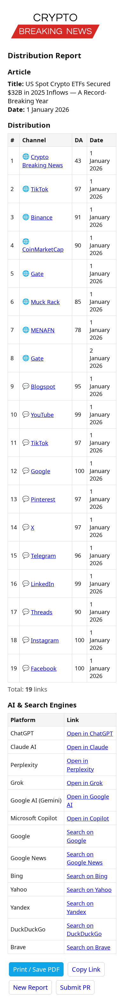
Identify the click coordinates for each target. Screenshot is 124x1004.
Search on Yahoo (89, 889)
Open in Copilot (88, 818)
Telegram (43, 556)
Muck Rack (45, 302)
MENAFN (43, 330)
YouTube (42, 415)
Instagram (45, 640)
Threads (41, 612)
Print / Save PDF (36, 969)
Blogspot (43, 386)
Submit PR (75, 987)
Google (40, 471)
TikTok (39, 189)
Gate (37, 274)
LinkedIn (42, 584)
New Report (30, 987)
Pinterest (43, 499)
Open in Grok (85, 783)
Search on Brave (88, 947)
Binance (41, 217)
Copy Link (86, 969)
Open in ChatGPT (90, 733)
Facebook (44, 668)
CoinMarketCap (43, 249)
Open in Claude (87, 747)
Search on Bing (87, 876)
